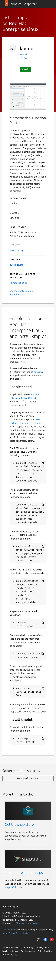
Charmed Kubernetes (27, 923)
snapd (5, 933)
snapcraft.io (11, 887)
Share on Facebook (45, 939)
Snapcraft (13, 933)
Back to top (9, 906)
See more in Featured (28, 778)
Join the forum (9, 929)
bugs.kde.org (16, 264)
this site (24, 933)
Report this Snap (18, 282)
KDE (22, 54)
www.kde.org (17, 250)
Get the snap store (19, 824)
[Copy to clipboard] (42, 463)
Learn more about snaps (24, 873)
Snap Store (36, 371)
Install (25, 69)
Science (24, 58)
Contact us (11, 954)
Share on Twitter (38, 939)
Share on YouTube (52, 939)
